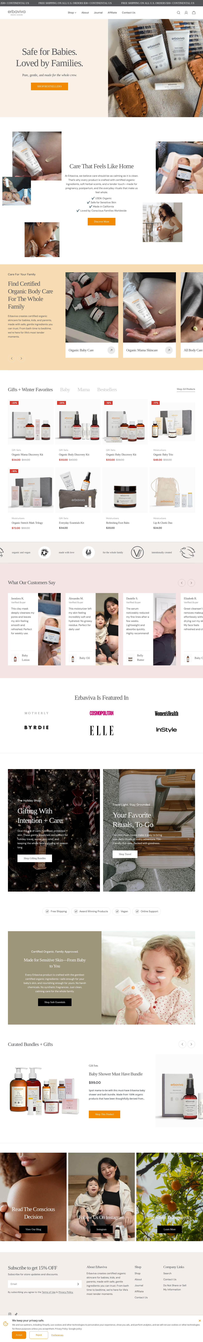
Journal (139, 1285)
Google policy (75, 1328)
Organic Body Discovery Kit (74, 454)
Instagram (101, 1229)
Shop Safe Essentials (54, 1002)
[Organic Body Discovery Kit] (78, 422)
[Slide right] (21, 358)
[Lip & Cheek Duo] (172, 490)
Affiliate (139, 1291)
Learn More (170, 1229)
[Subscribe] (78, 1284)
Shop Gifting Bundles (35, 858)
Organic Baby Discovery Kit (121, 454)
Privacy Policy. (66, 1292)
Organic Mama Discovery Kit (27, 454)
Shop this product (104, 1114)
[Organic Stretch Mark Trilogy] (31, 490)
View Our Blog (33, 1229)
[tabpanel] (101, 466)
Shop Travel (125, 854)
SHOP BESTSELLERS (49, 86)
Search (167, 1273)
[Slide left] (12, 358)
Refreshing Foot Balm (117, 522)
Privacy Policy (61, 1328)
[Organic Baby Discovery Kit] (125, 422)
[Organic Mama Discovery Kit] (31, 422)
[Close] (199, 1320)
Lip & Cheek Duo (162, 522)
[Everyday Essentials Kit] (78, 490)
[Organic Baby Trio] (172, 422)
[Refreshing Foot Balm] (125, 490)
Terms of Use (49, 1292)
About (138, 1279)
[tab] (30, 389)
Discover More (101, 221)
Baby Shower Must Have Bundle (115, 1073)
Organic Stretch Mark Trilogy (27, 522)
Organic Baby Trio (163, 454)
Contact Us (141, 1297)
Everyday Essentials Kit (71, 522)
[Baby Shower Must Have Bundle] (44, 1090)
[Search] (178, 12)
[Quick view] (49, 406)
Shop (138, 1273)
